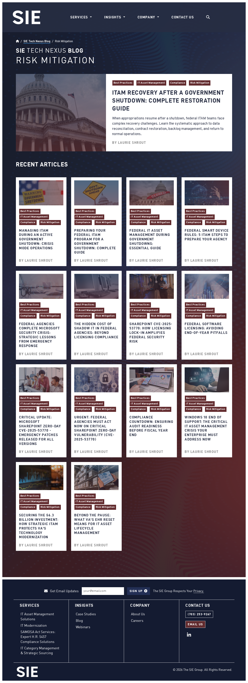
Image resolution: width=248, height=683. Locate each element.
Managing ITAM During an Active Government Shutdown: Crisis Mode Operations (36, 239)
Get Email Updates (64, 591)
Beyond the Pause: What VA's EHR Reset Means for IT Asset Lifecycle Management (94, 524)
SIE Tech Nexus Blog (36, 41)
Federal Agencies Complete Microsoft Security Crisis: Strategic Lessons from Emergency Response (39, 335)
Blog (79, 620)
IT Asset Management (151, 83)
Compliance (177, 83)
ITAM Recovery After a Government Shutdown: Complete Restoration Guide (168, 100)
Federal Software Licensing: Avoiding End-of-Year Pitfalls (206, 328)
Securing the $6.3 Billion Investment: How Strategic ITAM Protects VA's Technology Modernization (38, 526)
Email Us (195, 624)
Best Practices (123, 83)
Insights (113, 17)
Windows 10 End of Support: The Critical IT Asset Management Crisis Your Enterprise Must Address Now (206, 428)
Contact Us (182, 17)
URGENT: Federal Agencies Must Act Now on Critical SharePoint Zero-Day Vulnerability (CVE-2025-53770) (95, 428)
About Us (138, 614)
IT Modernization (34, 625)
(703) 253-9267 (199, 614)
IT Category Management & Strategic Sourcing (40, 650)
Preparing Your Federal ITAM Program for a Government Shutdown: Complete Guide (95, 241)
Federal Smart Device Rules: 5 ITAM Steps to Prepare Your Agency (207, 234)
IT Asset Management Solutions (37, 616)
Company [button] (147, 17)
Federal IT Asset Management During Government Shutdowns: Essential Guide (149, 239)
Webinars (83, 627)
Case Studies (86, 614)
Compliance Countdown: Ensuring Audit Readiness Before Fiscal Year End (151, 426)
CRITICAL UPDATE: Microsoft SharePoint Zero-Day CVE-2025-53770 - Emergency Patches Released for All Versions (40, 430)
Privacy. (198, 591)
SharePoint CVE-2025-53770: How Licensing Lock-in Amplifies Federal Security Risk (150, 333)
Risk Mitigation (199, 83)
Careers (137, 620)
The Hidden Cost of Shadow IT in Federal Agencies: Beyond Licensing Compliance (96, 330)
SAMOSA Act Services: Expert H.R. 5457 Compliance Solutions (38, 637)
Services (79, 17)
